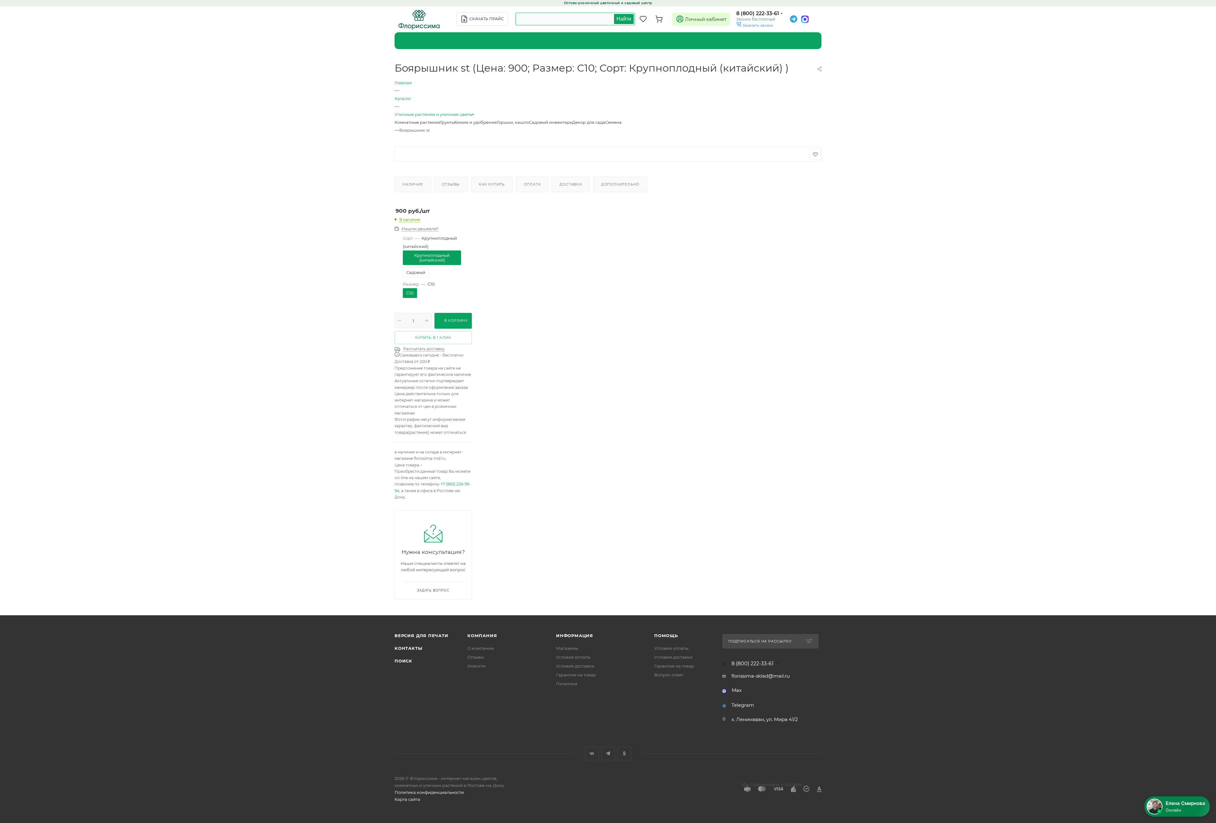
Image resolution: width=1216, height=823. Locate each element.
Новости (476, 665)
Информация (574, 635)
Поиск (403, 660)
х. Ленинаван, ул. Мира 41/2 (765, 719)
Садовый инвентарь (550, 122)
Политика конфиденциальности (429, 792)
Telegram (743, 705)
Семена (613, 122)
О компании (480, 648)
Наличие (412, 184)
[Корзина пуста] (662, 19)
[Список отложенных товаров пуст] (646, 19)
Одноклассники (624, 753)
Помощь (666, 635)
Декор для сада (588, 122)
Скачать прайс (486, 18)
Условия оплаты (573, 657)
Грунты (447, 122)
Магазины (567, 648)
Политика (566, 683)
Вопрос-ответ (668, 674)
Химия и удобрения (475, 122)
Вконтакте (592, 753)
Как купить (492, 184)
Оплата (532, 184)
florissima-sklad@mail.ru (761, 676)
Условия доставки (575, 665)
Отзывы (451, 184)
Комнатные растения (417, 122)
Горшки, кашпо (513, 122)
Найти (624, 19)
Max (737, 690)
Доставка (571, 184)
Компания (482, 635)
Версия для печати (421, 635)
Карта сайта (407, 799)
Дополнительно (620, 184)
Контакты (408, 648)
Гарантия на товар (576, 674)
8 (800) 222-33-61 (757, 13)
